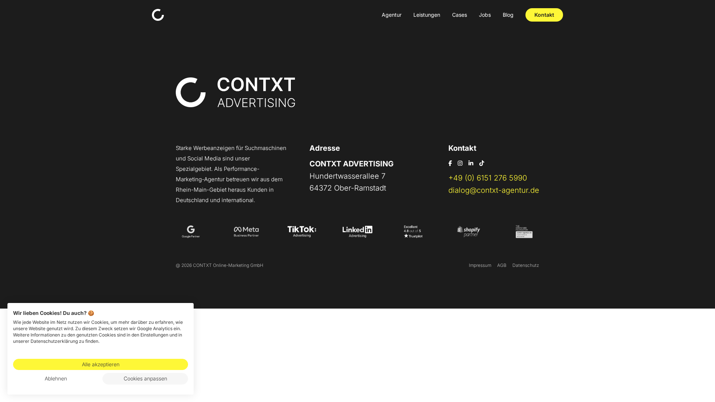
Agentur (391, 15)
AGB (501, 265)
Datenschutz (525, 265)
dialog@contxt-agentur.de (493, 190)
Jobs (485, 15)
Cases (459, 15)
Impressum (480, 265)
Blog (508, 15)
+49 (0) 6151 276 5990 (487, 177)
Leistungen (426, 15)
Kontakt (544, 15)
